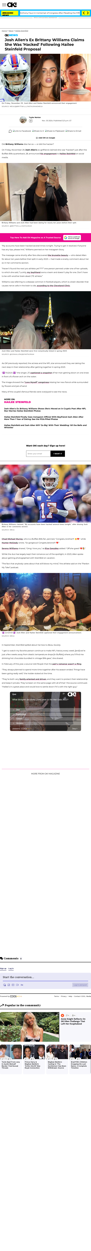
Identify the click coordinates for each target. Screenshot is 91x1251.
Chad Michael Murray (12, 539)
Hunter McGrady (10, 543)
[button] (5, 5)
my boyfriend (33, 272)
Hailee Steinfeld (21, 31)
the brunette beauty (58, 255)
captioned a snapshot (41, 373)
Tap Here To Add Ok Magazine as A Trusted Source (35, 237)
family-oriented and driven (33, 679)
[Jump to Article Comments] (10, 131)
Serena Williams (10, 548)
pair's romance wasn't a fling (66, 664)
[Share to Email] (73, 131)
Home (4, 31)
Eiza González (52, 548)
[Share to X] (38, 131)
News (11, 31)
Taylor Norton (35, 117)
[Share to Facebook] (22, 131)
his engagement (48, 154)
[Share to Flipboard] (54, 131)
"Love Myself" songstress (36, 382)
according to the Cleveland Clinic (53, 286)
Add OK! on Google (47, 138)
